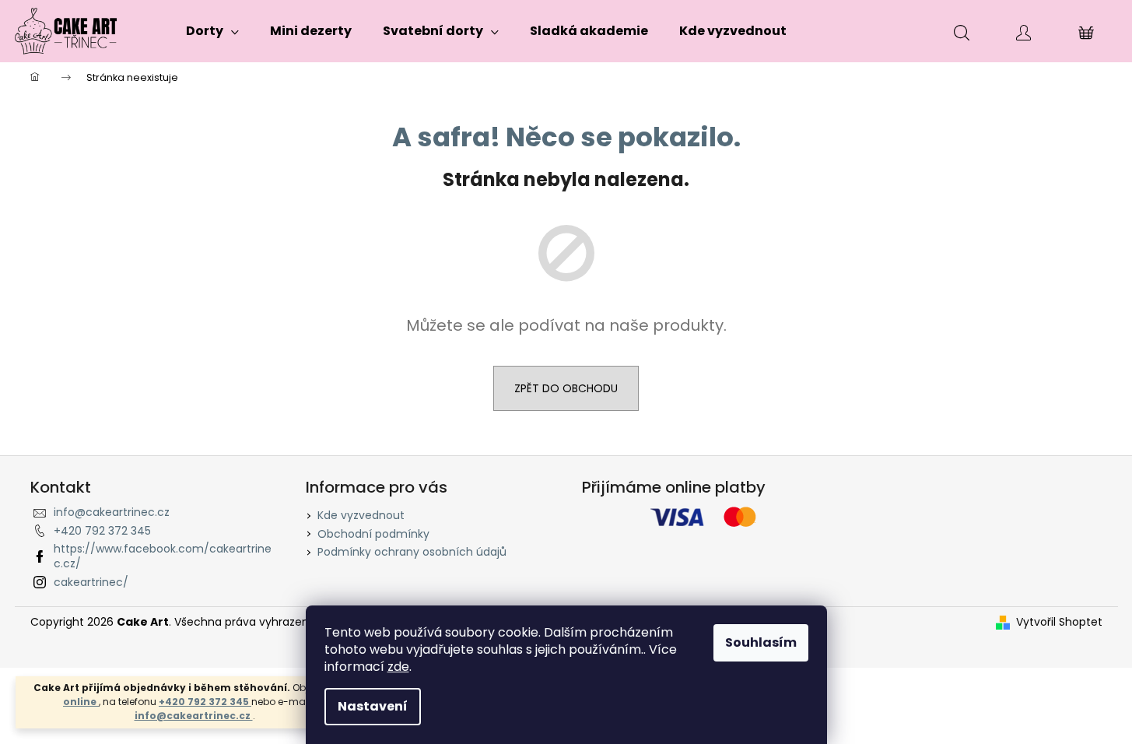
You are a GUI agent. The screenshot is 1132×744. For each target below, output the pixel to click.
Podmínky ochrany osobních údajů (411, 552)
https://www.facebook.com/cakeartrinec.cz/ (163, 556)
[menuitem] (212, 31)
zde (398, 667)
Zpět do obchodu (566, 388)
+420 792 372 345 (205, 701)
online (81, 701)
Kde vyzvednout (361, 515)
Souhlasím (761, 642)
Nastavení (373, 706)
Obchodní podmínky (373, 534)
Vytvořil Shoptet (1059, 622)
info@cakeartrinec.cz (194, 715)
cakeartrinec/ (91, 582)
